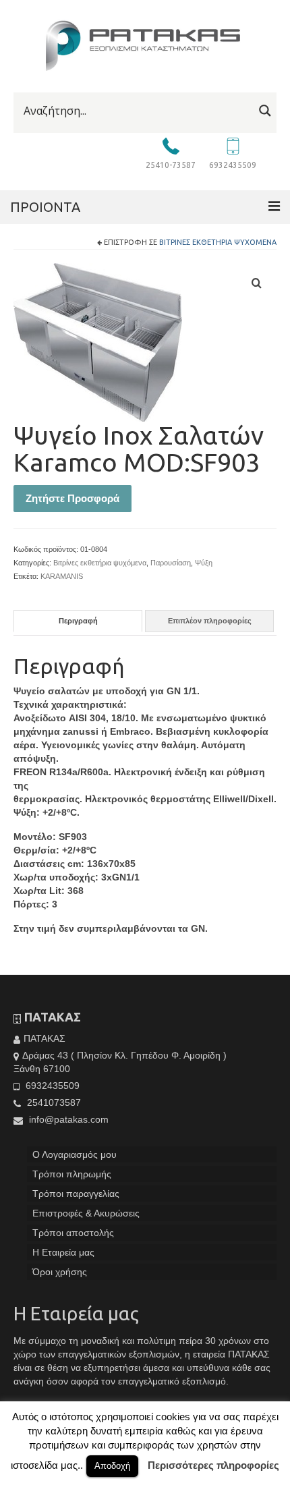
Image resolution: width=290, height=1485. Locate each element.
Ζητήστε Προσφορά (72, 498)
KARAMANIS (61, 576)
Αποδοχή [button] (112, 1466)
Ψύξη (203, 563)
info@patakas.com (67, 1119)
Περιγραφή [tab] (78, 621)
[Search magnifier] (265, 110)
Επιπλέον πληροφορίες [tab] (210, 621)
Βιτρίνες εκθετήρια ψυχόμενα (218, 242)
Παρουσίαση (170, 563)
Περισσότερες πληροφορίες (213, 1465)
